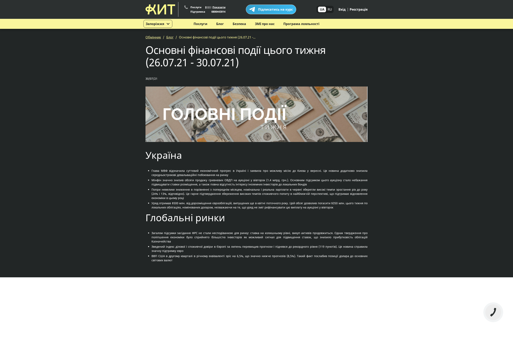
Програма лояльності (301, 24)
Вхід (342, 9)
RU (330, 9)
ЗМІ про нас (265, 24)
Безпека (239, 24)
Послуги (200, 24)
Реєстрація (359, 9)
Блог (220, 24)
